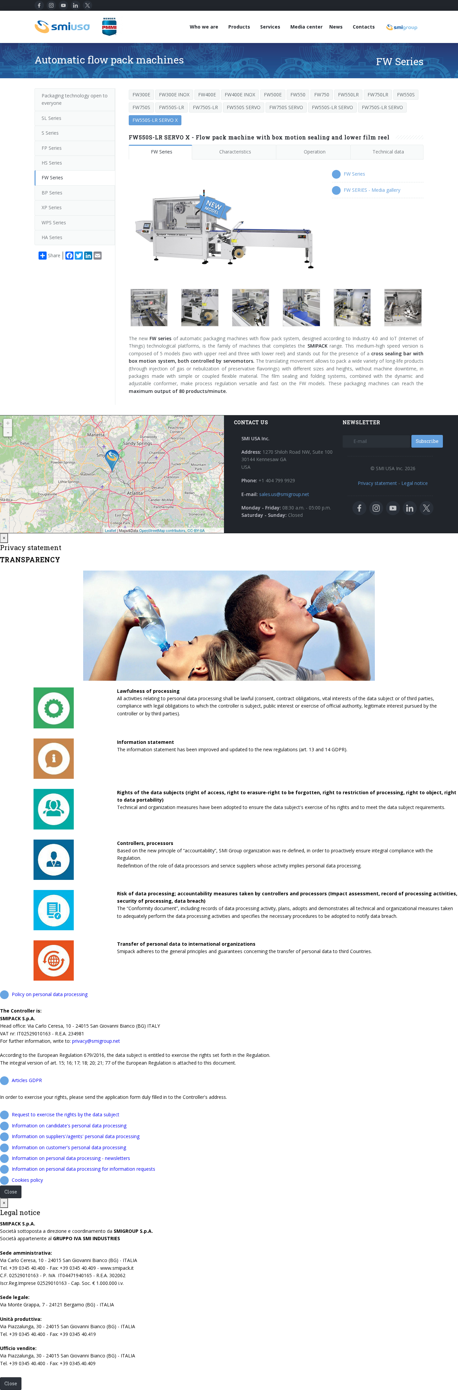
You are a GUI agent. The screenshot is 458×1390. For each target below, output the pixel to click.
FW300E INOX (174, 94)
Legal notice (414, 483)
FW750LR (377, 94)
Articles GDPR (27, 1080)
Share (54, 255)
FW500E (273, 94)
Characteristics (235, 151)
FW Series (161, 151)
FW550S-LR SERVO (332, 107)
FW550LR (348, 94)
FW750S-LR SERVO (382, 107)
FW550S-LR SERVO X (155, 120)
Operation (315, 151)
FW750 (321, 94)
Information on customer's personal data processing (69, 1147)
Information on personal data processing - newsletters (71, 1158)
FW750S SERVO (286, 107)
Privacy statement (377, 483)
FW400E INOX (240, 94)
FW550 (297, 94)
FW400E (207, 94)
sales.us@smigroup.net (284, 494)
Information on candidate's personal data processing (69, 1125)
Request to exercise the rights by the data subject (65, 1114)
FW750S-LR (205, 107)
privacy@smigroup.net (96, 1041)
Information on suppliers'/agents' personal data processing (75, 1136)
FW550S (406, 94)
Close (10, 1192)
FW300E (141, 94)
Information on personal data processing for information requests (83, 1169)
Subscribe (427, 441)
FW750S (141, 107)
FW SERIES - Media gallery (372, 190)
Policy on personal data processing (50, 994)
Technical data (388, 151)
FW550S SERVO (244, 107)
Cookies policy (27, 1180)
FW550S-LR (171, 107)
